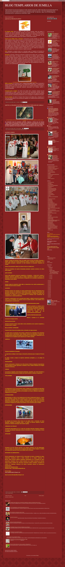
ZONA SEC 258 (50, 126)
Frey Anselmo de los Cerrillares (52, 169)
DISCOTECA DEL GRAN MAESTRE (53, 196)
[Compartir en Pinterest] (26, 102)
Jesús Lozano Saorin (51, 117)
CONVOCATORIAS (50, 193)
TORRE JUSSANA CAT (51, 178)
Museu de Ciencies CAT (51, 171)
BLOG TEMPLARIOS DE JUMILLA (28, 5)
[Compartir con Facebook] (25, 102)
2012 (49, 280)
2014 (49, 282)
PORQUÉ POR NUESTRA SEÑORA (53, 217)
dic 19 (50, 278)
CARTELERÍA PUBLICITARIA (52, 188)
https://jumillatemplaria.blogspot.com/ (12, 472)
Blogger (37, 555)
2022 (49, 292)
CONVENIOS (50, 192)
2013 (49, 281)
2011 (49, 266)
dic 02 (50, 268)
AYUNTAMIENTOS (50, 184)
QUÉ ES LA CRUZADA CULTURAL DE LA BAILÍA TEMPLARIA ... (54, 272)
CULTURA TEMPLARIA (51, 194)
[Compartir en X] (24, 102)
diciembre (50, 267)
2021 (49, 291)
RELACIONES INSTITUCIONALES (53, 226)
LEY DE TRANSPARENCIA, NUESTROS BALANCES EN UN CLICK (19, 507)
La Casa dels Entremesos (51, 172)
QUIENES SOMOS (10, 132)
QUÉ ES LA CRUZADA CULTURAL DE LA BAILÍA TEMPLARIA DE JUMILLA (24, 105)
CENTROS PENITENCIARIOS (52, 189)
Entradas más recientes (8, 495)
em (48, 197)
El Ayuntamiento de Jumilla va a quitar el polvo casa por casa (55, 156)
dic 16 (50, 277)
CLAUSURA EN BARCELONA (54, 100)
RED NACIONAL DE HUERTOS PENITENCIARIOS (55, 85)
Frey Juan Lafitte (54, 300)
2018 (49, 287)
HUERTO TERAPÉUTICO (51, 207)
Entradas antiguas (41, 495)
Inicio (25, 495)
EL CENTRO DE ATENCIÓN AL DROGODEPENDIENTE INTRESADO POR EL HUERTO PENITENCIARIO (56, 92)
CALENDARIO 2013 (51, 186)
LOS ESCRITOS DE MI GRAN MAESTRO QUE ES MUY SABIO (18, 539)
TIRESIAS (49, 154)
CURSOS (49, 195)
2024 (49, 294)
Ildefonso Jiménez (50, 170)
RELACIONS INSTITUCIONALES (52, 227)
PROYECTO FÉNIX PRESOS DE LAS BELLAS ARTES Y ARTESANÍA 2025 (20, 544)
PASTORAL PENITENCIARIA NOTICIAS (53, 174)
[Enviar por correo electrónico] (22, 102)
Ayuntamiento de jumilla (51, 167)
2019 (49, 288)
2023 (49, 293)
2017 (49, 286)
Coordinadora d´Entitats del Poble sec (53, 168)
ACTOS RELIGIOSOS (51, 182)
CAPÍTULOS (49, 187)
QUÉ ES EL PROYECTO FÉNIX (13, 19)
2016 (49, 285)
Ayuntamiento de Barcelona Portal (52, 166)
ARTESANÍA (49, 183)
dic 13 (50, 276)
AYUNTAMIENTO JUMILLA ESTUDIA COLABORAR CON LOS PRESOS (56, 69)
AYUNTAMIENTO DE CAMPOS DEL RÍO (55, 55)
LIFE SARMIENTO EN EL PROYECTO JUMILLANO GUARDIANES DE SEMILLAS (55, 76)
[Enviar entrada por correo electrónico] (22, 128)
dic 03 (50, 269)
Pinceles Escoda (50, 175)
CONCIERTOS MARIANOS (51, 190)
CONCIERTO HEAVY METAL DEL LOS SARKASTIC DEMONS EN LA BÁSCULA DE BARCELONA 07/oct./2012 (25, 502)
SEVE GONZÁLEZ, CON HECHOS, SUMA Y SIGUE (17, 512)
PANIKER (49, 173)
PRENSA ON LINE (50, 218)
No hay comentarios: (18, 128)
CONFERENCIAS (50, 191)
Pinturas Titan (50, 176)
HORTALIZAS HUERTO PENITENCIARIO (15, 522)
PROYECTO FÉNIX (50, 219)
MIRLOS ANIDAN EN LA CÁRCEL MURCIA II (55, 34)
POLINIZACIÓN (54, 48)
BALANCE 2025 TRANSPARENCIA (53, 185)
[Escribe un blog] (23, 102)
